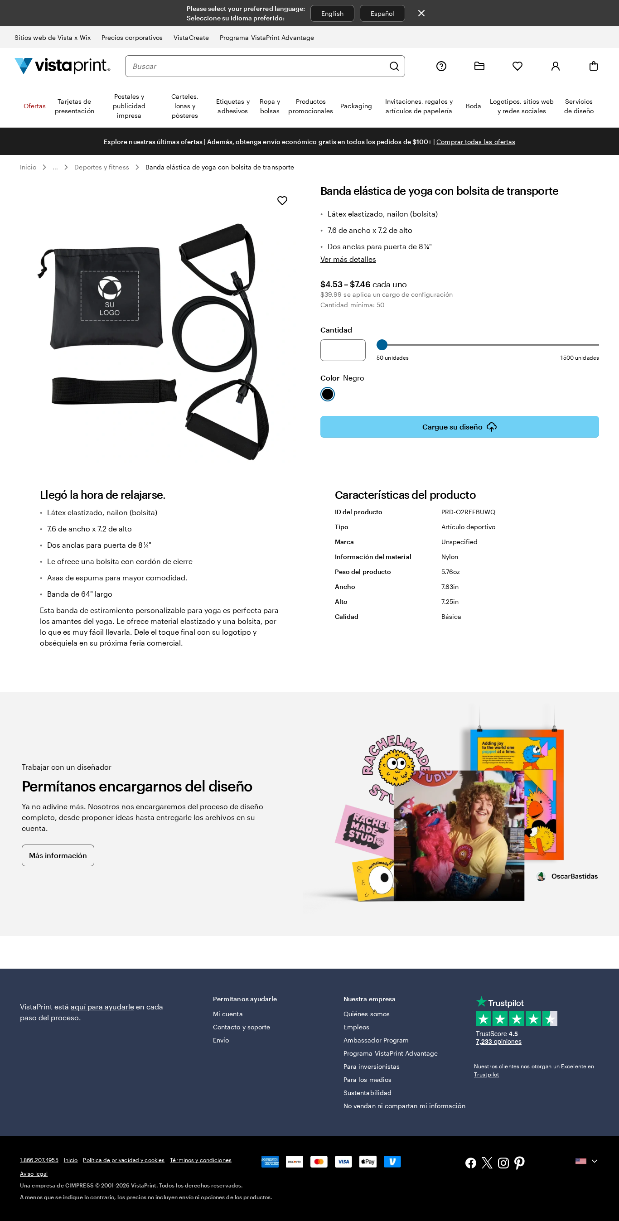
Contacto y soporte (241, 1027)
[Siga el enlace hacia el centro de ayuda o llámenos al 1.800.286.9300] (441, 66)
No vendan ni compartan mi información (404, 1106)
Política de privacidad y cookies (123, 1160)
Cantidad (336, 329)
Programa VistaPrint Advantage (267, 37)
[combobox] (258, 66)
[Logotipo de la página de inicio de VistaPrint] (63, 66)
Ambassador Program (376, 1040)
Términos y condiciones (201, 1160)
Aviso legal (34, 1173)
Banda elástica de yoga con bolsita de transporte (219, 167)
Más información (58, 855)
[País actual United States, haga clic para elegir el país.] (587, 1161)
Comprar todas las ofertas (475, 141)
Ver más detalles (348, 259)
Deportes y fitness (101, 167)
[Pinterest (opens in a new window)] (519, 1164)
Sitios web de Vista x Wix (53, 37)
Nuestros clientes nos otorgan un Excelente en (534, 1070)
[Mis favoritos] (517, 66)
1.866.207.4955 (39, 1160)
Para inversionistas (371, 1066)
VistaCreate (191, 37)
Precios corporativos (132, 37)
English (332, 13)
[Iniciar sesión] (555, 66)
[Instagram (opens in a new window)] (503, 1164)
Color (342, 377)
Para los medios (367, 1079)
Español (383, 13)
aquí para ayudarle (102, 1006)
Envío (221, 1040)
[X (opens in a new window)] (487, 1164)
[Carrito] (593, 66)
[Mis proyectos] (479, 66)
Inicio (28, 167)
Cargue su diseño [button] (452, 426)
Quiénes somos (366, 1014)
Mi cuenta (228, 1014)
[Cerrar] (421, 13)
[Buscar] (394, 66)
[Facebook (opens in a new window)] (470, 1164)
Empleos (356, 1027)
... (55, 167)
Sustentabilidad (367, 1092)
